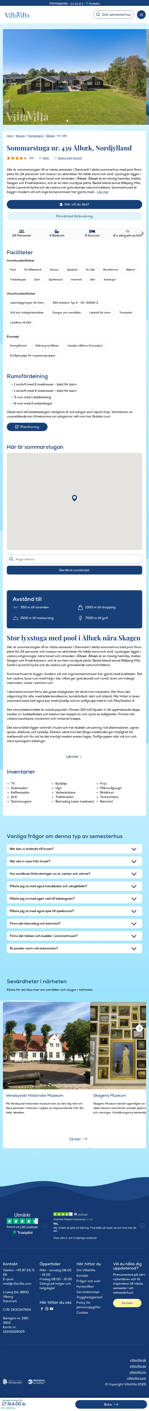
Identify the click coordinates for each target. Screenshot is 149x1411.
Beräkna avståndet (74, 570)
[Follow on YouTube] (51, 1309)
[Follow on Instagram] (46, 1309)
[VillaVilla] (16, 14)
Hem (10, 136)
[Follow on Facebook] (41, 1309)
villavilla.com (136, 1378)
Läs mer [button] (103, 192)
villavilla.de (138, 1366)
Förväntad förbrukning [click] (74, 216)
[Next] (138, 77)
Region (20, 136)
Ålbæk (50, 136)
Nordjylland (35, 136)
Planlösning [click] (29, 427)
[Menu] (141, 14)
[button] (74, 498)
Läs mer (72, 756)
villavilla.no (137, 1372)
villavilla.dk (138, 1360)
